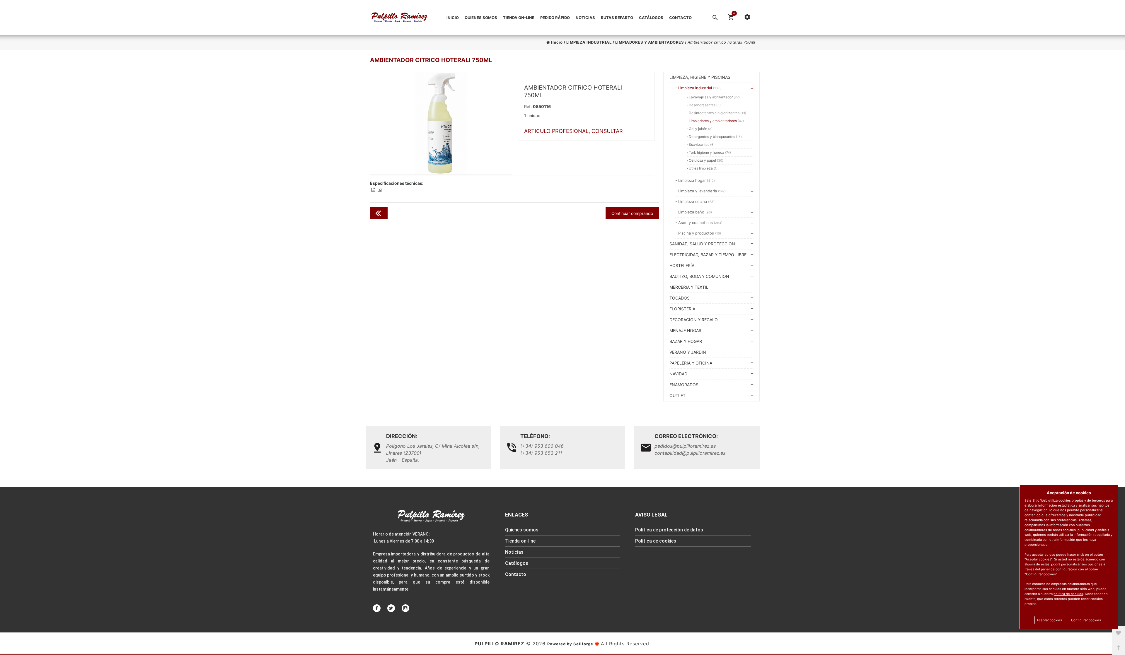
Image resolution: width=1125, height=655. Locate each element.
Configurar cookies (1086, 620)
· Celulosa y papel (705, 160)
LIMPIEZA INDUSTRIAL (589, 42)
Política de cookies (655, 541)
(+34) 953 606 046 (542, 446)
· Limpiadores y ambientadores (715, 121)
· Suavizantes (701, 144)
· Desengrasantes (704, 105)
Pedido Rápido (555, 17)
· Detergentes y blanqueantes (714, 136)
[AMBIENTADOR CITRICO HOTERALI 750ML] (441, 123)
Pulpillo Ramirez (499, 644)
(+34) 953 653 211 (541, 453)
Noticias (585, 17)
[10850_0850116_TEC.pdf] (373, 190)
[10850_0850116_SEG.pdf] (379, 190)
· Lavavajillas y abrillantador (713, 97)
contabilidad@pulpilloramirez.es (689, 453)
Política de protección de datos (669, 530)
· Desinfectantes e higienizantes (716, 113)
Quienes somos (481, 17)
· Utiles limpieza (702, 168)
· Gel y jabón (699, 128)
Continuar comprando (632, 213)
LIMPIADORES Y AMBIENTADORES (649, 42)
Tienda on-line (518, 17)
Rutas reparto (617, 17)
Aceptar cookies (1049, 620)
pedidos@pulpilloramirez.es (685, 446)
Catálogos (651, 17)
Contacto (680, 17)
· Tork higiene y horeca (709, 152)
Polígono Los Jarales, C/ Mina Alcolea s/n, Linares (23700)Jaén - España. (433, 453)
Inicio (452, 17)
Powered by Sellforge (570, 644)
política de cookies (1068, 594)
